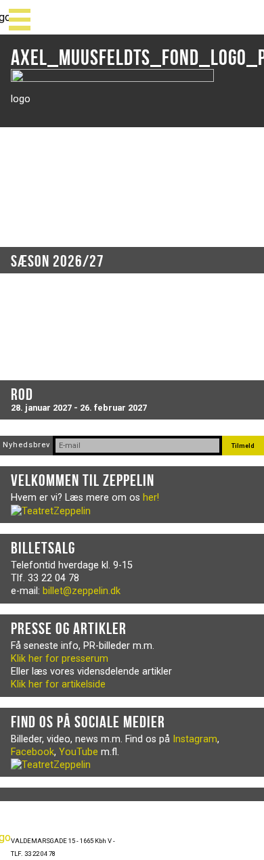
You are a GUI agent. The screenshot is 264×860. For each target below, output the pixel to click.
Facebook (32, 752)
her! (151, 497)
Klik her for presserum (59, 658)
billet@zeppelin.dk (81, 591)
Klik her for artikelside (58, 684)
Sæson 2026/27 (57, 261)
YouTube (78, 752)
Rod (22, 394)
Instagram (195, 739)
